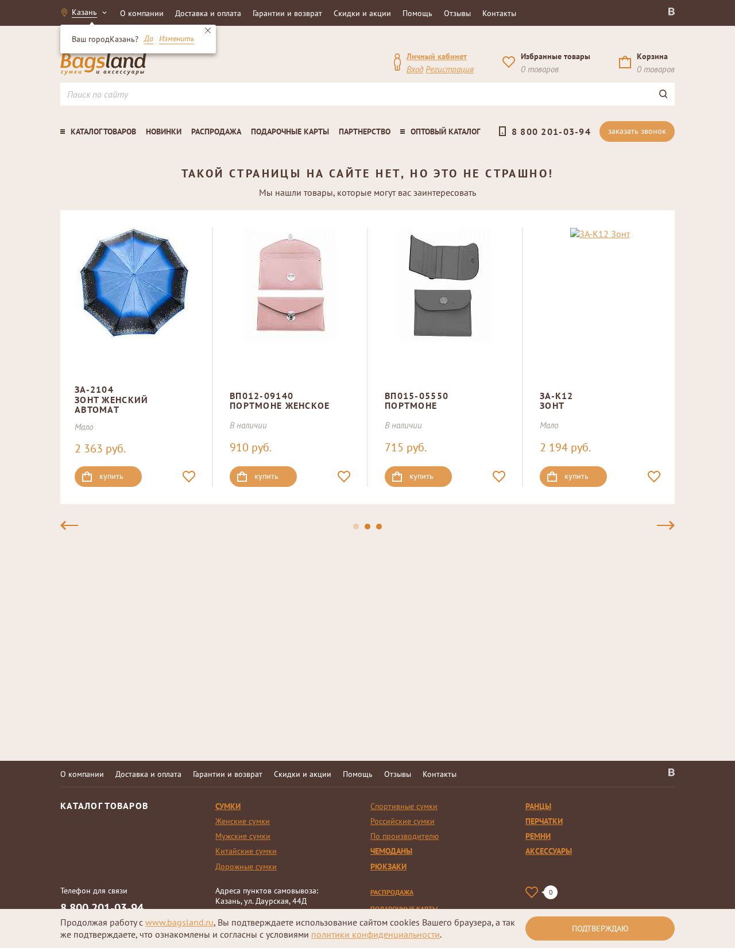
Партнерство (364, 131)
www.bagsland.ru (179, 922)
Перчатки (544, 821)
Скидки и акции (362, 13)
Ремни (538, 836)
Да (148, 39)
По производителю (404, 836)
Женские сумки (242, 821)
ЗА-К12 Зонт (557, 401)
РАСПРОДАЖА (391, 892)
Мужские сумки (242, 836)
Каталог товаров (103, 131)
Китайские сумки (246, 851)
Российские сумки (402, 821)
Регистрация (449, 69)
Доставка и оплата (208, 13)
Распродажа (216, 131)
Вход (415, 69)
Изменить (176, 39)
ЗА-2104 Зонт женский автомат (111, 399)
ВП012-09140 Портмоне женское (280, 401)
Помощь (417, 13)
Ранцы (538, 806)
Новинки (163, 131)
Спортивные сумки (404, 806)
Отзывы (457, 13)
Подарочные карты (290, 131)
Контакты (499, 13)
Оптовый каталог (445, 131)
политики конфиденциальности (375, 934)
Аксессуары (548, 851)
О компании (142, 13)
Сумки (228, 806)
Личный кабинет (437, 56)
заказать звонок (637, 131)
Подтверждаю (600, 928)
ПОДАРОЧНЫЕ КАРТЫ (404, 908)
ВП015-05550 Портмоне (416, 401)
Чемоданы (391, 851)
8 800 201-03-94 (551, 131)
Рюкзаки (388, 866)
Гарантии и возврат (287, 13)
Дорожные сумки (246, 866)
